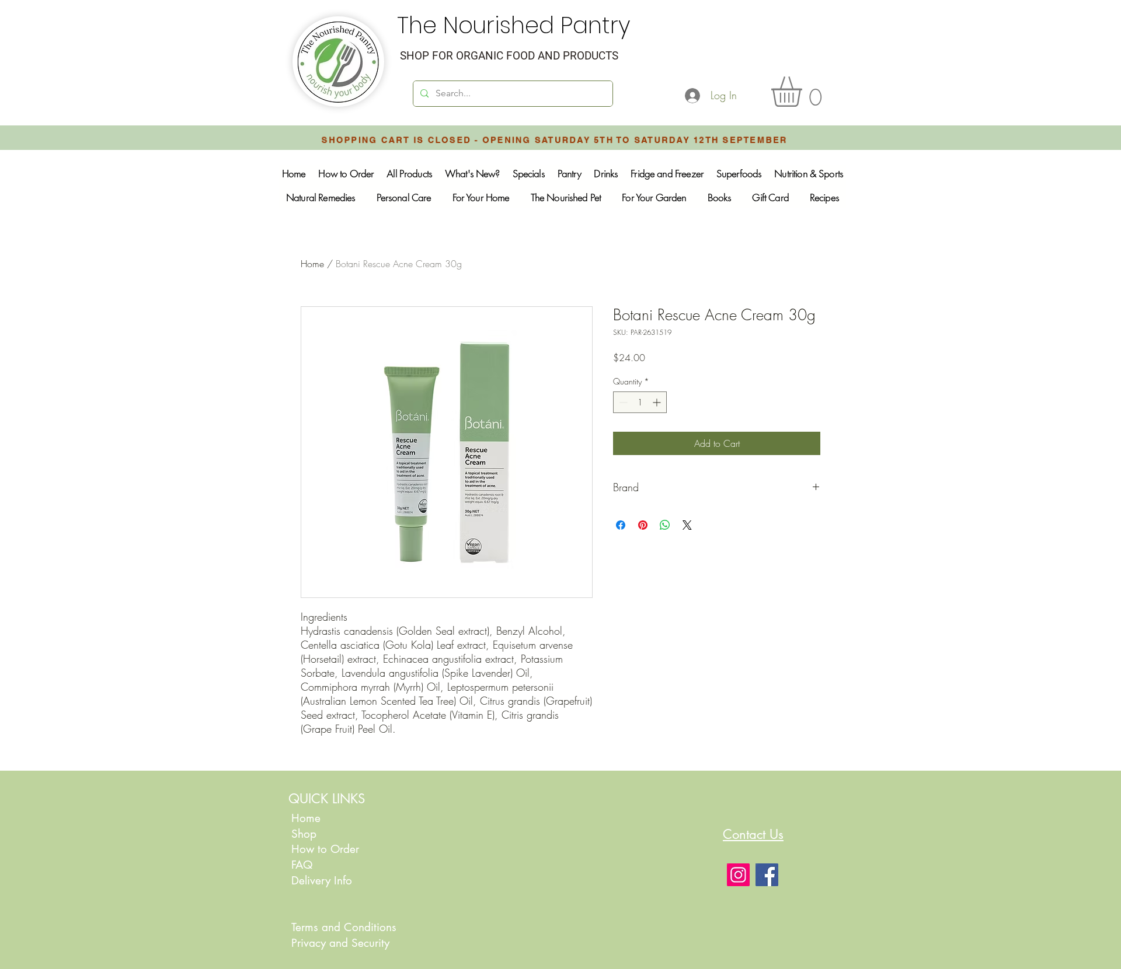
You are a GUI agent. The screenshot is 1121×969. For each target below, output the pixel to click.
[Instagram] (738, 874)
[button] (804, 91)
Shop (303, 834)
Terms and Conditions (343, 927)
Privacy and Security (340, 943)
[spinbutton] (639, 402)
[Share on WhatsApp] (665, 525)
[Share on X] (687, 525)
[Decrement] (622, 402)
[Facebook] (767, 874)
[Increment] (657, 402)
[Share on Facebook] (621, 525)
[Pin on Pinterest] (643, 525)
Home (312, 263)
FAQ (301, 865)
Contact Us (753, 834)
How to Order (327, 849)
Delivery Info (321, 880)
